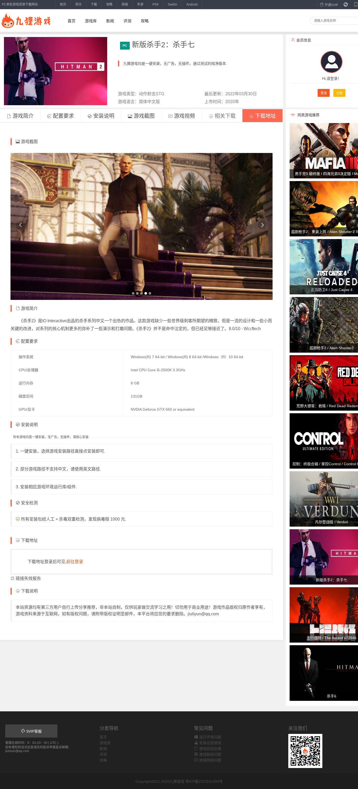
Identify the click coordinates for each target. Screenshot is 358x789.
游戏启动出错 (209, 748)
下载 (94, 4)
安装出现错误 (209, 743)
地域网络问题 (209, 760)
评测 (127, 21)
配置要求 (62, 116)
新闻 (110, 21)
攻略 (109, 4)
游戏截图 (143, 116)
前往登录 (74, 561)
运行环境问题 (209, 737)
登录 (324, 93)
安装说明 (103, 116)
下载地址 (264, 116)
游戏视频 (183, 116)
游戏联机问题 (209, 754)
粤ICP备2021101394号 (204, 781)
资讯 (78, 4)
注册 (339, 93)
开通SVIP (331, 5)
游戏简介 (22, 116)
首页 (63, 4)
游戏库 (91, 21)
